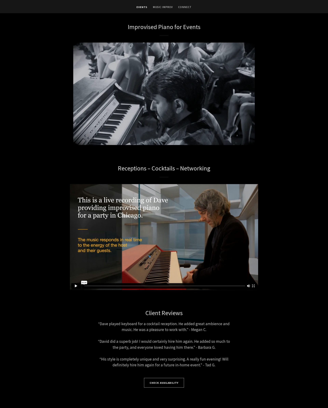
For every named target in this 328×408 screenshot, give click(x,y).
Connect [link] (185, 7)
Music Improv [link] (163, 7)
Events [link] (141, 7)
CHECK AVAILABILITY (164, 382)
